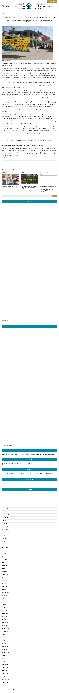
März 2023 (4, 562)
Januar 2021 (4, 616)
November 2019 (5, 646)
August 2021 (5, 598)
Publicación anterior (16, 165)
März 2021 (4, 610)
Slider (54, 17)
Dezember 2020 (5, 619)
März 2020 (4, 640)
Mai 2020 (4, 637)
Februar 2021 (5, 613)
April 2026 (4, 500)
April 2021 (4, 607)
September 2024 (5, 532)
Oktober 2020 (5, 625)
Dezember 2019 (5, 643)
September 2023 (5, 550)
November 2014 (5, 685)
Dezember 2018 (5, 667)
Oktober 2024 (5, 529)
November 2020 (5, 622)
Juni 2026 (4, 497)
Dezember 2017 (5, 673)
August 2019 (5, 655)
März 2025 (4, 523)
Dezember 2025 (5, 508)
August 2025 (5, 517)
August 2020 (5, 631)
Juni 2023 (4, 553)
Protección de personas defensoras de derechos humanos (34, 17)
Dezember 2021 (5, 589)
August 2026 (5, 494)
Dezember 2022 (5, 568)
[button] (3, 157)
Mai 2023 (4, 556)
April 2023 (4, 559)
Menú (5, 13)
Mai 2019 (4, 661)
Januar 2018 (4, 670)
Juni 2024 (4, 538)
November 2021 (5, 592)
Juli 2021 (4, 601)
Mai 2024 (4, 541)
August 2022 (5, 574)
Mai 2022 (4, 577)
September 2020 (5, 628)
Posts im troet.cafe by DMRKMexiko (42, 473)
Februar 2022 (5, 586)
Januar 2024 (4, 544)
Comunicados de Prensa (9, 17)
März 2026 (4, 503)
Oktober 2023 (5, 547)
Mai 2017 (4, 676)
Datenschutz (12, 689)
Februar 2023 (5, 565)
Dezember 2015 (5, 682)
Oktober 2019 (5, 649)
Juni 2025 (4, 520)
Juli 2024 (4, 535)
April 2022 (4, 580)
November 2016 (5, 679)
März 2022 (4, 583)
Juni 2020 (4, 634)
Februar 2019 (5, 664)
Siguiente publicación (43, 165)
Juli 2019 (4, 658)
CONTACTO (5, 1)
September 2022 (5, 571)
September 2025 (5, 514)
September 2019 (5, 652)
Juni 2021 (4, 604)
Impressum (4, 689)
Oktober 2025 (5, 511)
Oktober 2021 (5, 595)
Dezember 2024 (5, 526)
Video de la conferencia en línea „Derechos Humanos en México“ (28, 187)
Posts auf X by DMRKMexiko (41, 454)
